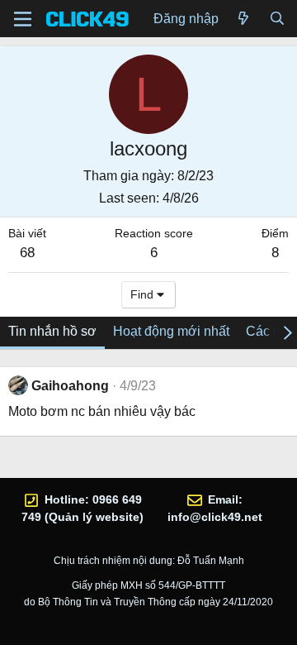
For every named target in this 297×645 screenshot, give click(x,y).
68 (27, 252)
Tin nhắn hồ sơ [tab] (52, 331)
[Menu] (22, 19)
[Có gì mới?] (244, 19)
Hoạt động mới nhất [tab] (171, 331)
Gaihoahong (70, 386)
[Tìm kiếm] (277, 19)
